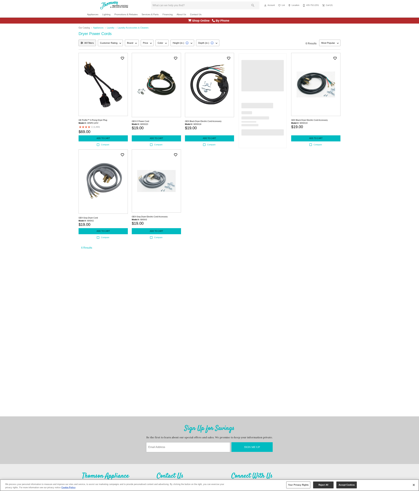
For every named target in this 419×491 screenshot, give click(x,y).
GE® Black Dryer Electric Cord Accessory (203, 121)
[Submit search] (253, 5)
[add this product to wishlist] (122, 58)
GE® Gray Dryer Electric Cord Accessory (150, 217)
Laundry (110, 28)
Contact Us (195, 14)
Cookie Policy (68, 487)
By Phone (223, 20)
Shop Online (201, 20)
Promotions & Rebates (126, 14)
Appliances (92, 14)
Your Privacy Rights (298, 485)
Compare (105, 145)
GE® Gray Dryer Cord (88, 218)
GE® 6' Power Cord (140, 121)
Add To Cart (103, 138)
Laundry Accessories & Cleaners (133, 28)
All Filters (89, 43)
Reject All (323, 485)
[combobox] (110, 43)
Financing (168, 14)
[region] (209, 485)
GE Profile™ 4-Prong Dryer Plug (93, 120)
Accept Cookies (347, 485)
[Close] (413, 485)
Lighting (106, 14)
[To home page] (114, 5)
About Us (181, 14)
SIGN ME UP (252, 447)
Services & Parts (150, 14)
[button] (265, 5)
